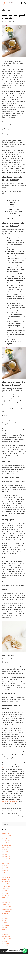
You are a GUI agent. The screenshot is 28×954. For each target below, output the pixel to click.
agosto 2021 (6, 888)
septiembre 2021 (7, 886)
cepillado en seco (10, 667)
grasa (4, 813)
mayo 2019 (5, 946)
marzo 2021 (5, 900)
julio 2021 (5, 891)
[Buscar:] (14, 824)
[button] (21, 3)
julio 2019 (5, 941)
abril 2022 (5, 872)
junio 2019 (5, 943)
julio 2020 (5, 918)
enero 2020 (5, 930)
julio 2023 (5, 849)
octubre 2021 (6, 884)
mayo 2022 (5, 870)
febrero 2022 (6, 877)
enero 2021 (5, 904)
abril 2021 (5, 897)
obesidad (5, 816)
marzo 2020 (5, 925)
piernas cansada (14, 816)
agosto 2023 (6, 847)
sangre (22, 816)
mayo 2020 (5, 920)
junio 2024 (5, 843)
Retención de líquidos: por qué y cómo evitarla (13, 17)
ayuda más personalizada (10, 801)
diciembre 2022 (7, 859)
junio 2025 (5, 838)
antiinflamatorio (9, 811)
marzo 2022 (5, 875)
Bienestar (7, 808)
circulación (18, 811)
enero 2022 (5, 879)
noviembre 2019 (7, 934)
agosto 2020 (6, 916)
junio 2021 (5, 893)
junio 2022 (5, 868)
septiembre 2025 (7, 836)
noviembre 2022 (7, 861)
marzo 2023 (5, 854)
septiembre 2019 (7, 939)
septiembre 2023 (7, 845)
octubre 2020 (6, 911)
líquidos (16, 813)
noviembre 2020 (7, 909)
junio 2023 (5, 852)
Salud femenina (16, 808)
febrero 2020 (6, 927)
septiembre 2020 (7, 914)
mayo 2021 (5, 895)
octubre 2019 (6, 936)
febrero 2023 (6, 856)
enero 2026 (5, 833)
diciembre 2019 (7, 932)
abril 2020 (5, 923)
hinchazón (10, 813)
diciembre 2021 (7, 882)
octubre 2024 (6, 840)
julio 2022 (5, 865)
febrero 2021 (6, 902)
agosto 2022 (6, 863)
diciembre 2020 (7, 907)
